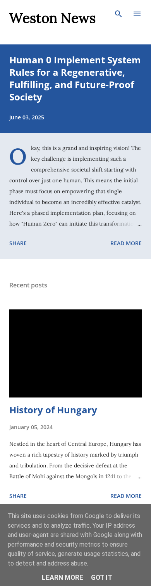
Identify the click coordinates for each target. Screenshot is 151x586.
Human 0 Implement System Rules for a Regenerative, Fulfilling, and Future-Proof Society (75, 78)
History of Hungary (53, 409)
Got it (101, 577)
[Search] (118, 14)
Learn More (62, 577)
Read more (126, 243)
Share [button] (18, 243)
